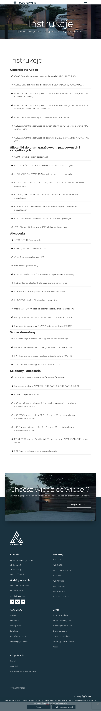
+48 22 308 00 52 (17, 574)
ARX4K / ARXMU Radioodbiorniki (30, 248)
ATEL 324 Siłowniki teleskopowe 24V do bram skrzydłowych (43, 218)
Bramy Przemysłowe (61, 636)
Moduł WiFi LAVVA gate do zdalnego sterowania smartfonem (44, 309)
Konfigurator (15, 626)
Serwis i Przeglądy (60, 615)
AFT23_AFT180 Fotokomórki (27, 240)
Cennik (13, 661)
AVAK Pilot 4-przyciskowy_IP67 (29, 257)
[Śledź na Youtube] (23, 602)
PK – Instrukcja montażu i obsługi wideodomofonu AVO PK (43, 356)
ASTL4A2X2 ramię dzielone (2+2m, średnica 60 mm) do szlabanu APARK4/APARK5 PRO (45, 405)
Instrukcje (14, 666)
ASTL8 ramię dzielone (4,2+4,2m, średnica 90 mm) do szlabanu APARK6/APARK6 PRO (44, 429)
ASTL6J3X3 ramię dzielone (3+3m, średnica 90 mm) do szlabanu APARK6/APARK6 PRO (45, 417)
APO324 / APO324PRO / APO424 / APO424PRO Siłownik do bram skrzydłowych (46, 196)
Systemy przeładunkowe (63, 641)
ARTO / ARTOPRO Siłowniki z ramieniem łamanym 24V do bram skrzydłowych (45, 208)
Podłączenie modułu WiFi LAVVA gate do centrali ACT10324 (43, 317)
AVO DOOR (57, 565)
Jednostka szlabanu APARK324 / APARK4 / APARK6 (39, 377)
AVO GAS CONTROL (61, 597)
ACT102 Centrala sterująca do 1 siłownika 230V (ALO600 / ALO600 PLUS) (49, 85)
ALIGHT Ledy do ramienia (26, 394)
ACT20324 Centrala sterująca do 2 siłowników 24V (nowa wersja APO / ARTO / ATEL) (51, 139)
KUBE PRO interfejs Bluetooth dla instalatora (36, 300)
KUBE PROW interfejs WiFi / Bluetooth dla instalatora (40, 291)
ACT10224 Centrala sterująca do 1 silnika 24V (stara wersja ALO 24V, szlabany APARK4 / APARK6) (51, 95)
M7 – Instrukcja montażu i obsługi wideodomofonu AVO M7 (43, 347)
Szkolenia (14, 631)
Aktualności (15, 620)
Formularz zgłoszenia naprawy (23, 671)
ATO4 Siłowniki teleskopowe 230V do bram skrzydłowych (41, 227)
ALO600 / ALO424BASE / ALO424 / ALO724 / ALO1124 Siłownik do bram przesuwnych (49, 184)
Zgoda (38, 707)
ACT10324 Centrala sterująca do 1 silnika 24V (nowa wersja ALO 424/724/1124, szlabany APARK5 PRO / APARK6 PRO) (51, 107)
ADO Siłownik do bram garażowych (31, 157)
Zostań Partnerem (18, 636)
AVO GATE (57, 560)
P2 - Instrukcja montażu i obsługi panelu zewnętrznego (41, 338)
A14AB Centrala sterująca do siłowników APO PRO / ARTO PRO (45, 76)
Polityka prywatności (18, 641)
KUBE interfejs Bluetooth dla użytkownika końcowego (40, 283)
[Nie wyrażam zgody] (97, 704)
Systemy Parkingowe (62, 620)
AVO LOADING (59, 586)
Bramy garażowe (60, 631)
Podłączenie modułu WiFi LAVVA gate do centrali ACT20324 (43, 326)
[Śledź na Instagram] (17, 602)
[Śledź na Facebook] (12, 602)
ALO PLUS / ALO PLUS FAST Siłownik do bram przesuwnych (43, 165)
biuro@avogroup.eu (24, 560)
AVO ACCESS (58, 581)
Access (55, 647)
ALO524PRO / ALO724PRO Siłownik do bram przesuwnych (43, 174)
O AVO (13, 615)
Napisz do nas (79, 504)
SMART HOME (59, 591)
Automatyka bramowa (62, 626)
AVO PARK (57, 576)
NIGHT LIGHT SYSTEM (62, 570)
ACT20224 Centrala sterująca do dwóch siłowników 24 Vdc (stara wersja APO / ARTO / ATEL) (51, 128)
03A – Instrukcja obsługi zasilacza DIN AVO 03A (37, 364)
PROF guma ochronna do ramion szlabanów (36, 451)
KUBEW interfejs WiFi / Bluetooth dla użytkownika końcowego (44, 274)
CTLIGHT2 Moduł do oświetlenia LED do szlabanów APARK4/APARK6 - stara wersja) (51, 441)
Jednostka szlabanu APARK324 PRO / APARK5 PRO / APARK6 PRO (47, 386)
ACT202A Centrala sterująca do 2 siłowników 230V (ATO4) (42, 117)
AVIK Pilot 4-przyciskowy (26, 265)
